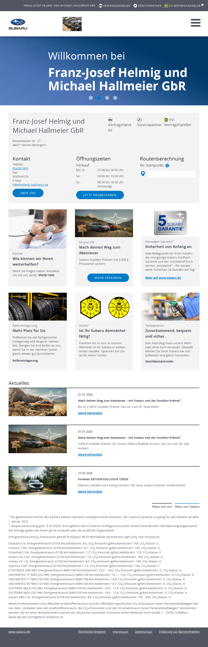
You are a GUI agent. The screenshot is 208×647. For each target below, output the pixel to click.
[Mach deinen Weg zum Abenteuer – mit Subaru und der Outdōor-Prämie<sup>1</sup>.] (38, 402)
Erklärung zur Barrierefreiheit (179, 632)
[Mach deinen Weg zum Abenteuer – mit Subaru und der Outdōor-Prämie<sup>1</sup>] (38, 439)
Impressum (120, 632)
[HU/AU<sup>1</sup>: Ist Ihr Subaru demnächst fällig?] (104, 307)
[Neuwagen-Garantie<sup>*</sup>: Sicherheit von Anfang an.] (170, 223)
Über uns (28, 193)
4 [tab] (115, 98)
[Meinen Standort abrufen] (142, 174)
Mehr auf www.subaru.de (163, 278)
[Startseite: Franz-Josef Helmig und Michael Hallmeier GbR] (17, 24)
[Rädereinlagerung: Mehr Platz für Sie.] (38, 307)
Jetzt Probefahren (100, 195)
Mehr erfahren (108, 278)
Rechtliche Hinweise (92, 632)
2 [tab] (99, 98)
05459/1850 (20, 168)
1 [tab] (91, 98)
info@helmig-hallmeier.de (30, 185)
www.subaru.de (19, 632)
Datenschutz (143, 632)
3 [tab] (107, 98)
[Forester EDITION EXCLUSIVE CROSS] (38, 481)
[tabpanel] (104, 71)
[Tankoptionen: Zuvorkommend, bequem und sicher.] (170, 307)
